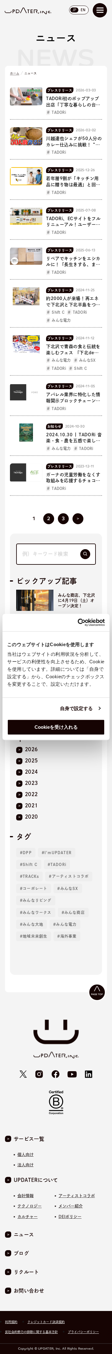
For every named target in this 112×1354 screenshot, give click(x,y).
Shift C (30, 864)
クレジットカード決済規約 (46, 1321)
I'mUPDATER (58, 852)
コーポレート (35, 888)
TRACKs (31, 876)
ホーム (14, 73)
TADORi (58, 864)
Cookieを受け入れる (56, 727)
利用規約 (11, 1321)
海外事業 (68, 936)
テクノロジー (29, 1206)
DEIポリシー (70, 1217)
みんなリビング (37, 900)
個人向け (25, 1155)
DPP (27, 852)
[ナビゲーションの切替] (99, 10)
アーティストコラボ (70, 876)
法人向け (25, 1165)
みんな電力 (66, 924)
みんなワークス (37, 912)
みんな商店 (74, 912)
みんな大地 (33, 924)
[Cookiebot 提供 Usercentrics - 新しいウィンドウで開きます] (79, 622)
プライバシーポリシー (83, 1331)
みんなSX (69, 888)
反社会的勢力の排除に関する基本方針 (31, 1331)
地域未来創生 (35, 936)
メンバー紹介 (70, 1206)
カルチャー (27, 1217)
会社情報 (25, 1196)
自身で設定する (76, 708)
